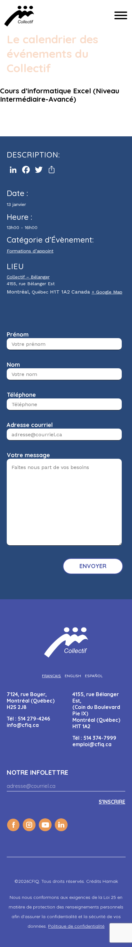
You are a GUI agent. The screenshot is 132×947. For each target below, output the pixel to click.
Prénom (18, 334)
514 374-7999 (99, 738)
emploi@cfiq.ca (91, 744)
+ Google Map (107, 291)
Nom (13, 364)
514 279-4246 (34, 718)
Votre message (28, 455)
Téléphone (21, 394)
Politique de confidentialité (76, 926)
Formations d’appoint (30, 250)
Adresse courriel (30, 425)
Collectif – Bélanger (28, 276)
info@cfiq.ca (23, 725)
